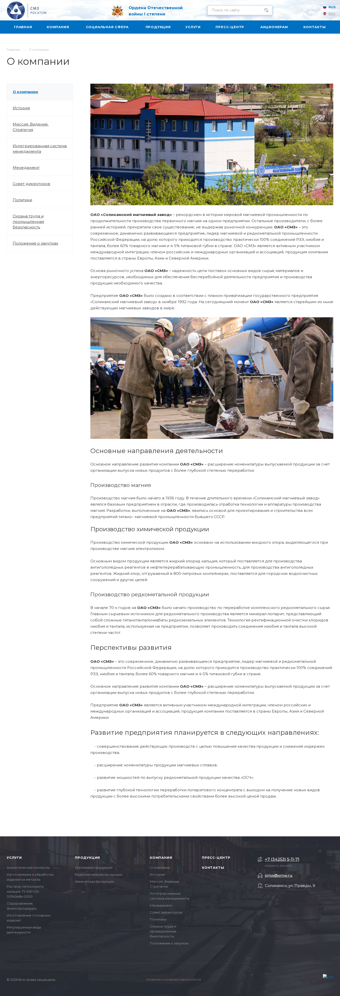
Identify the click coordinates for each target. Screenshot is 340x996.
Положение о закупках (35, 243)
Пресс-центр (216, 858)
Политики (22, 200)
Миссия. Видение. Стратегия (31, 127)
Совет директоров (31, 183)
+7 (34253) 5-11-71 (282, 860)
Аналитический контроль (28, 867)
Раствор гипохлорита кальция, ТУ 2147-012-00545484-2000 (25, 891)
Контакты (213, 867)
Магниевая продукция (94, 867)
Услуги (14, 858)
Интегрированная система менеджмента (40, 148)
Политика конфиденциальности (173, 979)
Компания (161, 858)
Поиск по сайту (265, 10)
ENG (332, 13)
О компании (25, 91)
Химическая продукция (94, 881)
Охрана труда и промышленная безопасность (28, 221)
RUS (332, 7)
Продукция (87, 858)
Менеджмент (26, 167)
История (21, 108)
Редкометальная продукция (98, 874)
